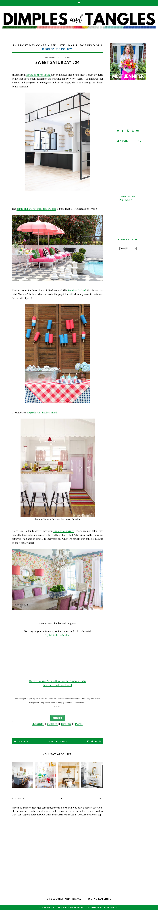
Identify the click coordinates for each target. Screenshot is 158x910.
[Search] (140, 141)
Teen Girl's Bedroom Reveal (57, 684)
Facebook (52, 723)
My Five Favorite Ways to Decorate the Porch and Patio (57, 680)
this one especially (63, 530)
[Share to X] (92, 741)
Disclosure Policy (57, 48)
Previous (18, 798)
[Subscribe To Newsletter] (96, 741)
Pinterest (66, 723)
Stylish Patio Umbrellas (57, 635)
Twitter (79, 723)
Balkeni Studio (109, 907)
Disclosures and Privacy (64, 899)
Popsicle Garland (77, 290)
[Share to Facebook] (88, 741)
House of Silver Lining (38, 74)
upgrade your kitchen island (42, 412)
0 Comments (20, 741)
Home (60, 798)
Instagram (38, 723)
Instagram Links (99, 899)
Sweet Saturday (57, 741)
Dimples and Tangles (71, 907)
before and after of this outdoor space (36, 208)
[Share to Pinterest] (100, 741)
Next (100, 798)
